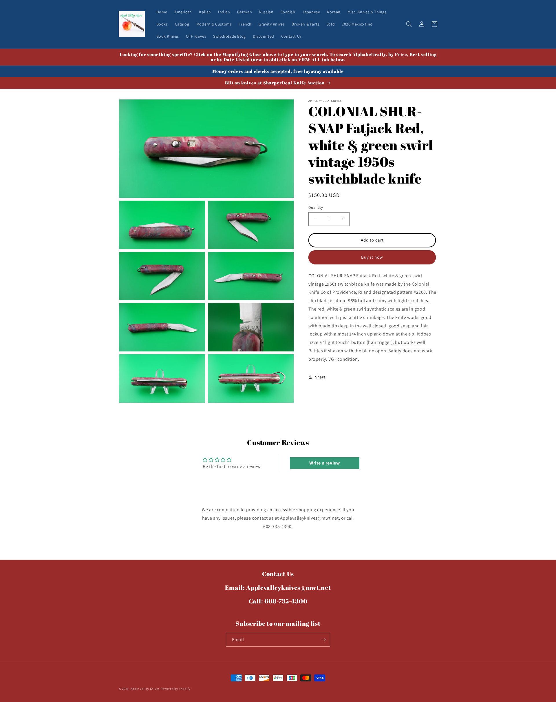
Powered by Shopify (176, 689)
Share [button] (320, 377)
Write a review (324, 463)
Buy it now (372, 257)
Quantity (315, 207)
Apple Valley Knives (145, 689)
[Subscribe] (323, 640)
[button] (409, 24)
